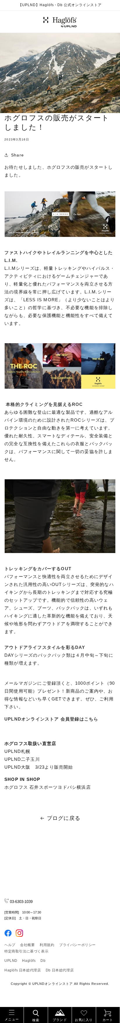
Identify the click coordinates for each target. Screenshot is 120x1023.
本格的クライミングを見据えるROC (43, 404)
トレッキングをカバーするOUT (37, 568)
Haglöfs (29, 961)
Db (42, 961)
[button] (12, 1014)
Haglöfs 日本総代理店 (22, 970)
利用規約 (47, 945)
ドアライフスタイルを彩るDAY (52, 647)
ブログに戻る (63, 818)
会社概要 (27, 945)
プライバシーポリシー (77, 945)
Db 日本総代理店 (60, 970)
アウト (11, 647)
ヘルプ (9, 945)
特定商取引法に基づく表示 (26, 951)
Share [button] (17, 155)
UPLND (10, 961)
